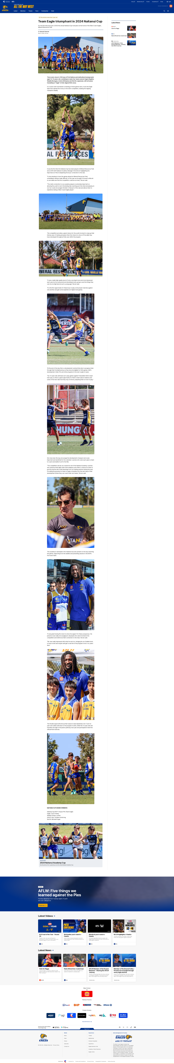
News (65, 1035)
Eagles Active (91, 1051)
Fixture (65, 1041)
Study (161, 1)
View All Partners (86, 1021)
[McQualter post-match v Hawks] (74, 932)
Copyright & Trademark (100, 1061)
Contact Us (66, 1046)
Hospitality (154, 1)
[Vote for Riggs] (123, 28)
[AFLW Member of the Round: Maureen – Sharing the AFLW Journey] (123, 44)
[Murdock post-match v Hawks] (99, 932)
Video (65, 1038)
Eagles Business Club (93, 1046)
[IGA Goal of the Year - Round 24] (49, 932)
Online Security (111, 1061)
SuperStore (91, 1043)
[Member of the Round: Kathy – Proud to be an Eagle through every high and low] (124, 968)
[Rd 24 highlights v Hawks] (124, 932)
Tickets (148, 1)
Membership (140, 1)
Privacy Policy (56, 1045)
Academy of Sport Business (95, 1049)
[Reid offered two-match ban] (123, 35)
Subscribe (66, 1043)
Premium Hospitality (93, 1041)
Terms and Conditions (80, 1061)
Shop (132, 1)
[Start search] (164, 11)
